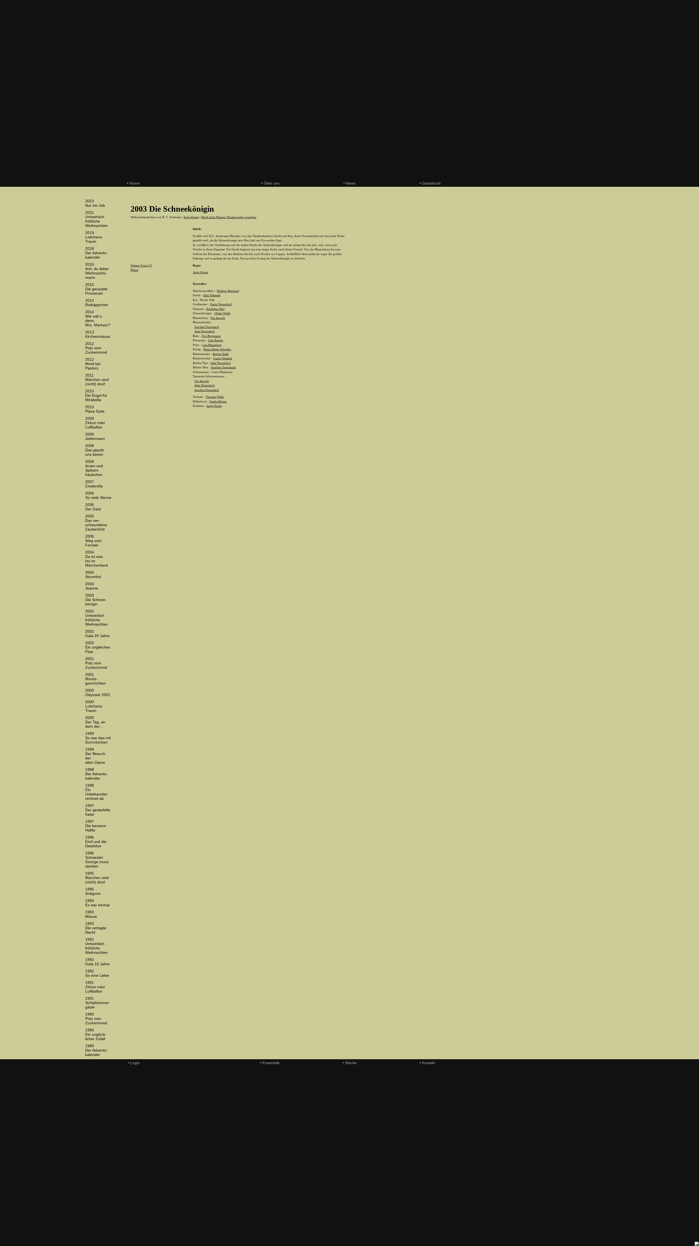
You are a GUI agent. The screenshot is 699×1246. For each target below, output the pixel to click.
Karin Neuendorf (221, 304)
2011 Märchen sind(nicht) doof (97, 379)
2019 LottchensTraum (93, 237)
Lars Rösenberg (212, 345)
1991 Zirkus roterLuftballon (95, 986)
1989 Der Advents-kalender (96, 1050)
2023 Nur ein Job (95, 203)
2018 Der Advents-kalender (96, 252)
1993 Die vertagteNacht (95, 927)
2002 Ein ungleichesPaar (97, 647)
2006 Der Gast (93, 506)
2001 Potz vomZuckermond (96, 663)
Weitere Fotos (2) (141, 265)
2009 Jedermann (95, 436)
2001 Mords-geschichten (95, 678)
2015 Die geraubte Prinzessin (96, 288)
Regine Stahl (221, 354)
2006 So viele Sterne (98, 495)
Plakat (134, 269)
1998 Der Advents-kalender (96, 773)
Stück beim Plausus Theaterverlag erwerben (228, 217)
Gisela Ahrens (218, 401)
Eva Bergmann (211, 336)
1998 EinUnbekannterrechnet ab (96, 792)
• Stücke (349, 1063)
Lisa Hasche (215, 340)
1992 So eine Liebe (97, 973)
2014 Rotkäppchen (96, 302)
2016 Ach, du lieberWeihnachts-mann (97, 271)
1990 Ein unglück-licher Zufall (95, 1034)
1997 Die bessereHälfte (95, 825)
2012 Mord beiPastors (92, 363)
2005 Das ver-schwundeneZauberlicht (96, 522)
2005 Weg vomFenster (93, 540)
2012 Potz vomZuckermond (96, 347)
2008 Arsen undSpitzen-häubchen (94, 468)
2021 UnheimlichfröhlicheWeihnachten (96, 219)
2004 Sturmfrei (93, 574)
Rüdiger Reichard (228, 290)
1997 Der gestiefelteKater (97, 809)
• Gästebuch (430, 183)
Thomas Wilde (215, 396)
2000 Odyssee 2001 (97, 692)
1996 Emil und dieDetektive (95, 841)
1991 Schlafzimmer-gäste (97, 1002)
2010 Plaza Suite (95, 409)
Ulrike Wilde (222, 313)
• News (349, 183)
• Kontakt (427, 1063)
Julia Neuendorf (204, 331)
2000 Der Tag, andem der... (95, 722)
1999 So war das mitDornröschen (98, 737)
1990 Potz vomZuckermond (96, 1018)
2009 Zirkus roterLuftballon (95, 422)
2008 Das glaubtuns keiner (94, 450)
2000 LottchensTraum (93, 706)
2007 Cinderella (94, 484)
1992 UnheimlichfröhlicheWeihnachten (96, 946)
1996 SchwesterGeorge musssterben (97, 859)
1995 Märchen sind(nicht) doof (97, 877)
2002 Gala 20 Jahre (97, 633)
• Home (133, 183)
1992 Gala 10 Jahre (97, 961)
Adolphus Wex (215, 308)
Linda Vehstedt (222, 358)
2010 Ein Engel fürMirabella (96, 395)
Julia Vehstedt (211, 295)
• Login (134, 1063)
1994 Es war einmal (97, 902)
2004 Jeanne (91, 586)
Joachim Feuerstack (206, 326)
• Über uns (270, 183)
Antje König (191, 217)
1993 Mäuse (91, 914)
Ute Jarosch (218, 317)
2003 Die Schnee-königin (95, 599)
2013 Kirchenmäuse (97, 334)
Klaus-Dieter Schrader (217, 349)
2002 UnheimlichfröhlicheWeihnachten (96, 617)
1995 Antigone (92, 891)
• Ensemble (270, 1063)
